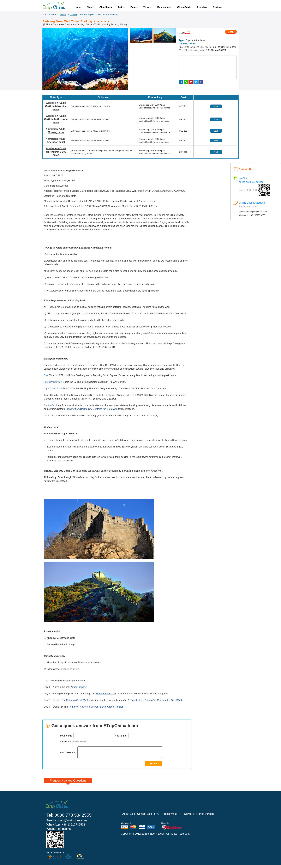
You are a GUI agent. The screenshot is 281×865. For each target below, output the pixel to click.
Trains (121, 7)
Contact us (143, 813)
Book (230, 32)
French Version (205, 813)
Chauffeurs (105, 7)
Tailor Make (170, 813)
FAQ (156, 813)
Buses (134, 7)
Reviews (217, 7)
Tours (90, 7)
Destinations (164, 7)
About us (202, 7)
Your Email (121, 735)
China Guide (184, 7)
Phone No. (66, 741)
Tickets (147, 7)
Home (78, 7)
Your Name (66, 735)
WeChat (243, 178)
